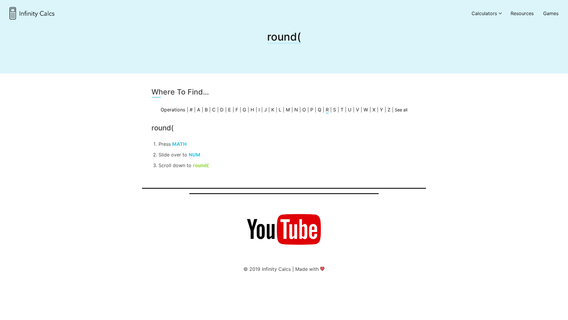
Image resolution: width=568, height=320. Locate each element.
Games (551, 13)
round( (284, 36)
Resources (522, 13)
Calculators (484, 13)
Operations (173, 110)
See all (401, 109)
